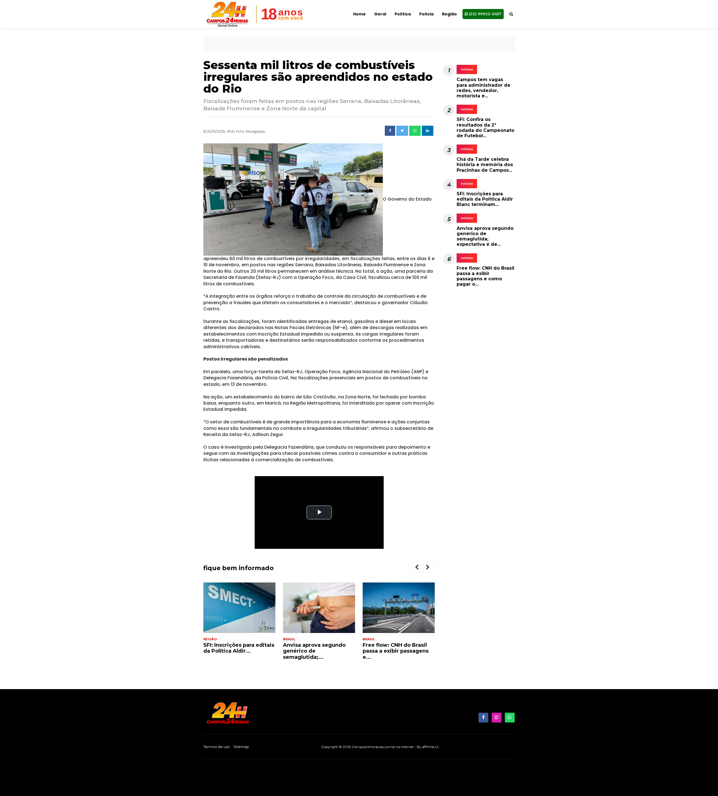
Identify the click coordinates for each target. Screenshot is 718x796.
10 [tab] (357, 668)
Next (432, 568)
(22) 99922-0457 (484, 14)
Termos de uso (216, 746)
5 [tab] (315, 668)
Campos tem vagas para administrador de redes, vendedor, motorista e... (483, 87)
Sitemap (241, 746)
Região (449, 14)
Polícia (426, 14)
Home (359, 14)
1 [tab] (281, 668)
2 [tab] (290, 668)
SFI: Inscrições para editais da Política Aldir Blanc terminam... (485, 199)
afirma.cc (430, 746)
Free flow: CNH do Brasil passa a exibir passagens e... (396, 651)
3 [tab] (298, 668)
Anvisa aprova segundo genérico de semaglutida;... (314, 651)
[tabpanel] (239, 620)
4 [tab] (306, 668)
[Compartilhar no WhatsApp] (415, 131)
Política (403, 14)
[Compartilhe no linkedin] (427, 131)
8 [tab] (340, 668)
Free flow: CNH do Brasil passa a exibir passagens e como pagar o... (485, 276)
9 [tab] (348, 668)
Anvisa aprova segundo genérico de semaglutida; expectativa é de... (485, 236)
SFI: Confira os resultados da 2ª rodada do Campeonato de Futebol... (485, 127)
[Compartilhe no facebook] (390, 131)
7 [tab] (332, 668)
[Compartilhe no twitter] (402, 131)
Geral (380, 14)
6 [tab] (323, 668)
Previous (421, 568)
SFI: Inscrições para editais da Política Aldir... (238, 648)
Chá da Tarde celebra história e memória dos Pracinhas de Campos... (485, 165)
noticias (467, 69)
